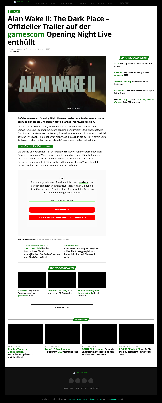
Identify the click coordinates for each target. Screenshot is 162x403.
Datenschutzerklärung (87, 388)
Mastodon (114, 399)
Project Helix (41, 3)
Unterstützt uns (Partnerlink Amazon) (85, 399)
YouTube (83, 182)
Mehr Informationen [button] (62, 200)
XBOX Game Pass (67, 3)
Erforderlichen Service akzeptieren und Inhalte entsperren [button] (62, 217)
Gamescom (57, 240)
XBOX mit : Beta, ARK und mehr (134, 100)
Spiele (53, 3)
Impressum (68, 388)
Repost (67, 240)
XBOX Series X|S (96, 3)
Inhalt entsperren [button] (62, 210)
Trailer (110, 3)
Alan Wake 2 (45, 240)
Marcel (16, 51)
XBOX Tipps (124, 3)
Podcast (82, 3)
